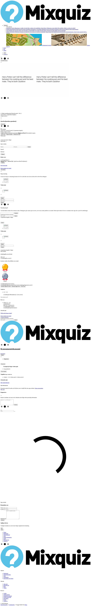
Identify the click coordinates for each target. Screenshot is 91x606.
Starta (2, 222)
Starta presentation (39, 388)
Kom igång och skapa (8, 578)
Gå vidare (3, 169)
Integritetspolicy (4, 604)
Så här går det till (7, 597)
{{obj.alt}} (3, 124)
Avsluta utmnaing (4, 317)
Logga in (5, 601)
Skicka (2, 520)
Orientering (6, 577)
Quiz (4, 576)
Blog (4, 586)
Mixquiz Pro (6, 585)
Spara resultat (9, 134)
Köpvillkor (5, 598)
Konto (4, 599)
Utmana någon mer (16, 286)
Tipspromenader (7, 574)
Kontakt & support (7, 596)
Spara (16, 215)
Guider (5, 593)
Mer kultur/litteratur (5, 382)
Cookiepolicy (12, 604)
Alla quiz (5, 584)
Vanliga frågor (6, 594)
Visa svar (3, 134)
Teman (4, 587)
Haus (26, 604)
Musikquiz (5, 573)
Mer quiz (3, 389)
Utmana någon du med (5, 286)
